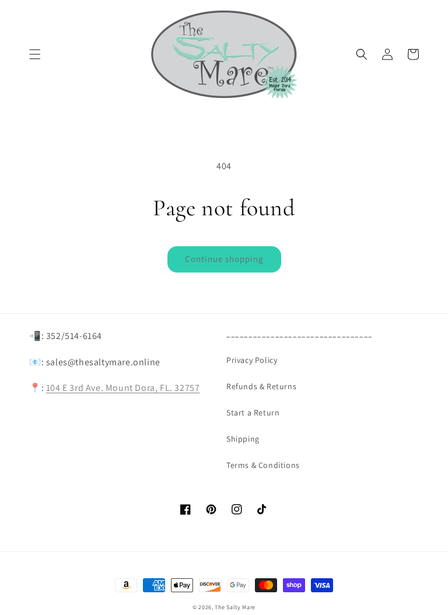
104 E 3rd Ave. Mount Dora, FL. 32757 (123, 388)
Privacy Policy (251, 360)
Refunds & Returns (261, 386)
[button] (35, 54)
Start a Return (252, 412)
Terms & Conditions (263, 465)
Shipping (243, 439)
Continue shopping (224, 258)
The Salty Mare (235, 607)
